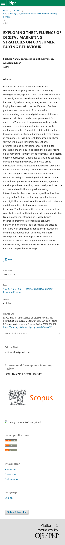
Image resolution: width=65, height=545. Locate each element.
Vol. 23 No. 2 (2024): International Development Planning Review (30, 15)
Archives (17, 10)
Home (6, 10)
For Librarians (11, 479)
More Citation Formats (16, 333)
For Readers (10, 469)
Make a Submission (17, 512)
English (9, 497)
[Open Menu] (3, 3)
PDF (10, 259)
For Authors (10, 474)
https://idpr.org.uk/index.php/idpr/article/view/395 (27, 327)
